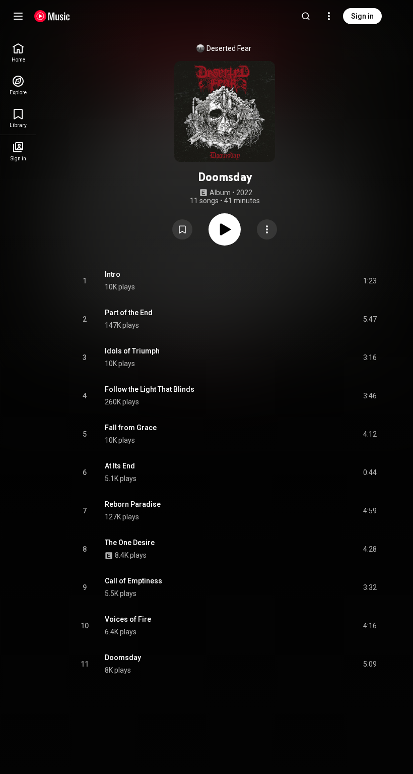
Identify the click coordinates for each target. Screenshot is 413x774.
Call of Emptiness (133, 581)
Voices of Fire (128, 619)
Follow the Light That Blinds (149, 389)
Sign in (362, 16)
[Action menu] (267, 229)
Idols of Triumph (132, 351)
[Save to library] (182, 229)
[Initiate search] (306, 16)
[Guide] (18, 16)
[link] (18, 52)
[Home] (52, 16)
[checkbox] (370, 281)
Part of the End (129, 313)
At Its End (120, 466)
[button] (182, 229)
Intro (112, 274)
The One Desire (130, 543)
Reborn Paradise (133, 504)
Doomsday (123, 657)
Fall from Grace (131, 428)
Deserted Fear (228, 48)
